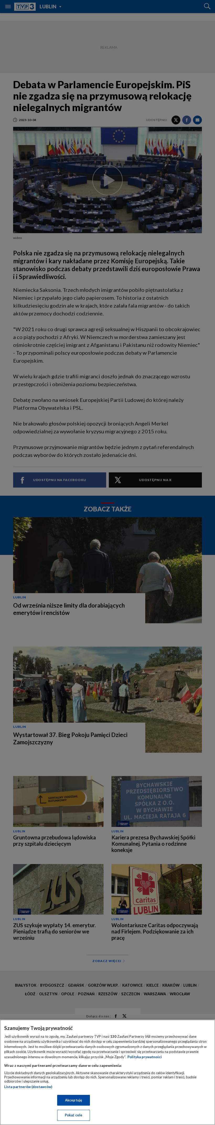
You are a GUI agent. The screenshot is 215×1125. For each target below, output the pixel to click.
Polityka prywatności (144, 1057)
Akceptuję (73, 1100)
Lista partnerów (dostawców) (28, 1087)
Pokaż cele (73, 1115)
